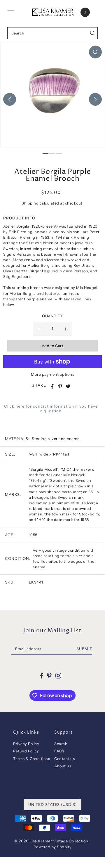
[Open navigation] (10, 11)
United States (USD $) (52, 804)
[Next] (95, 99)
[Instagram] (58, 675)
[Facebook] (41, 675)
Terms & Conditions (31, 758)
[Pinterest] (49, 675)
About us (62, 766)
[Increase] (65, 328)
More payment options (52, 374)
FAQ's (59, 751)
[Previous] (9, 99)
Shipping (30, 203)
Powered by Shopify (53, 846)
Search (60, 744)
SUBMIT (84, 649)
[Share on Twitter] (68, 386)
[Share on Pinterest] (60, 386)
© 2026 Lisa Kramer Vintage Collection (51, 841)
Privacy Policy (26, 744)
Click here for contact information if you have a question (51, 408)
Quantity (52, 316)
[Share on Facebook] (52, 386)
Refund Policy (26, 751)
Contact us (64, 758)
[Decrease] (39, 328)
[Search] (92, 33)
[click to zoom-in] (95, 52)
